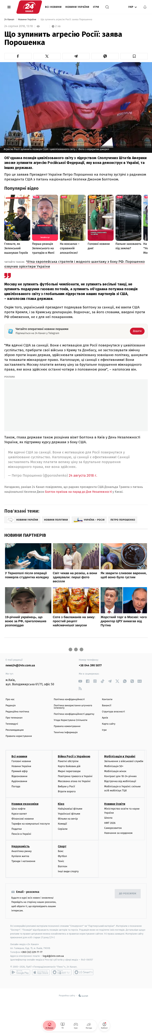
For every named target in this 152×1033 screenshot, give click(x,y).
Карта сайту (108, 724)
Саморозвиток (113, 828)
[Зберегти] (134, 56)
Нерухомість (20, 846)
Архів (105, 718)
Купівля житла (20, 856)
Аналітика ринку (21, 851)
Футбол (62, 856)
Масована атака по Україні (74, 781)
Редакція (11, 705)
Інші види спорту (68, 871)
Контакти (107, 699)
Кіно (61, 804)
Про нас (10, 699)
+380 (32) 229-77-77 (31, 952)
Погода (15, 786)
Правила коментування (67, 726)
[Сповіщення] (145, 7)
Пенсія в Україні (21, 833)
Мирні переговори (69, 771)
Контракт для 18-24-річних (120, 776)
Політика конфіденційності (69, 699)
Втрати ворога (66, 791)
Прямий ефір (19, 771)
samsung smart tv (83, 972)
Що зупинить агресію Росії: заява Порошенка (66, 19)
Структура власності (113, 711)
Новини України (77, 7)
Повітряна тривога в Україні (75, 776)
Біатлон (62, 866)
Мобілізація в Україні (119, 756)
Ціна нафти (18, 808)
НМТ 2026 (109, 823)
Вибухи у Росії (66, 786)
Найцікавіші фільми (70, 808)
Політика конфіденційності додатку (74, 714)
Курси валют (19, 813)
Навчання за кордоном (118, 833)
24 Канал (9, 19)
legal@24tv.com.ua (53, 956)
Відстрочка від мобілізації (120, 781)
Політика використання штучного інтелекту (73, 706)
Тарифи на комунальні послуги (30, 823)
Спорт (62, 846)
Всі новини (53, 7)
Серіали (62, 828)
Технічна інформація (65, 732)
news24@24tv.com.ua (20, 665)
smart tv (62, 972)
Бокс (60, 851)
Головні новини (21, 761)
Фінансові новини (22, 818)
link (80, 681)
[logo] (29, 7)
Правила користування (19, 736)
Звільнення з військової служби (123, 761)
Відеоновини (19, 776)
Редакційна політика (17, 711)
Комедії (62, 823)
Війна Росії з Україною (74, 756)
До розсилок (127, 893)
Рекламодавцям (15, 730)
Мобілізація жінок (115, 771)
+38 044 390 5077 (90, 665)
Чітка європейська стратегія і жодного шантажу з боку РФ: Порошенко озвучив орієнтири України (74, 264)
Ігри (96, 7)
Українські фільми (69, 813)
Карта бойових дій (69, 766)
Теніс (61, 861)
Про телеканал (14, 718)
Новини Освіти (114, 804)
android (20, 972)
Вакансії (106, 705)
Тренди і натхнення (23, 861)
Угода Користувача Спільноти (70, 720)
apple (41, 972)
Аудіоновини (19, 781)
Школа (108, 817)
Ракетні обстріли (68, 761)
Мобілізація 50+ (113, 766)
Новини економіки (24, 804)
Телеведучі (12, 724)
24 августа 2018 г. (83, 475)
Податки (16, 828)
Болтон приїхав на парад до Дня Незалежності (78, 492)
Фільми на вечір (68, 818)
